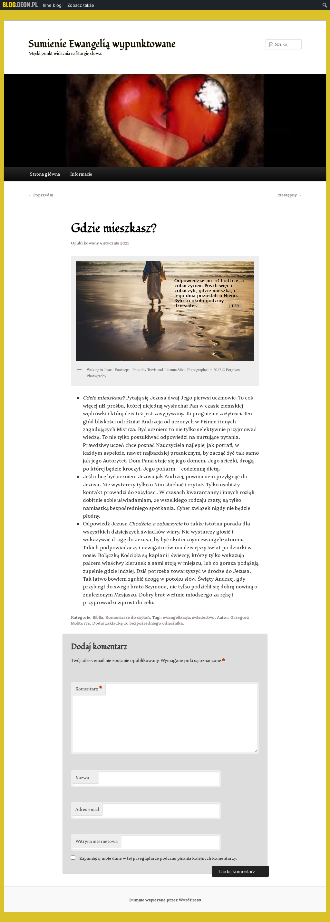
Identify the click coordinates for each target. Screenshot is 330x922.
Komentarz (88, 688)
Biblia (97, 617)
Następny (290, 194)
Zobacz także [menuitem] (80, 5)
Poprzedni (40, 194)
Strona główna (45, 174)
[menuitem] (20, 5)
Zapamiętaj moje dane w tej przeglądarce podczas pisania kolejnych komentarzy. (158, 858)
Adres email (87, 809)
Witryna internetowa (96, 841)
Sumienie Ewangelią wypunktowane (102, 44)
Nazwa (82, 777)
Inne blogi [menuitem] (53, 5)
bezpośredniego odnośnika (156, 623)
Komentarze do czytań (127, 617)
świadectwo (203, 617)
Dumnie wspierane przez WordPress (165, 899)
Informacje (81, 174)
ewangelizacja (176, 617)
